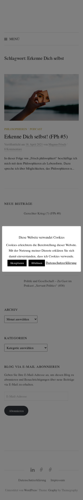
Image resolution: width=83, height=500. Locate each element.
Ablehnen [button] (36, 263)
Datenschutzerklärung (61, 262)
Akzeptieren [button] (17, 263)
